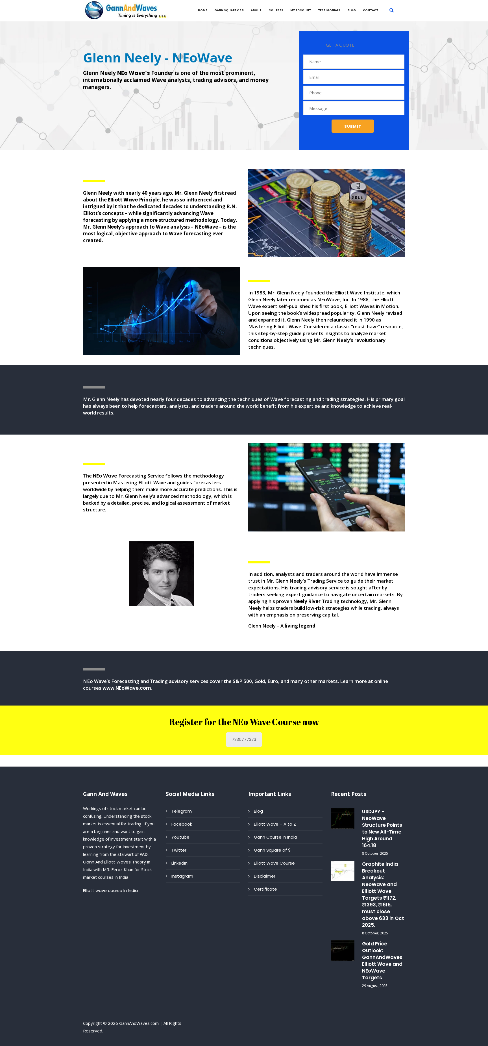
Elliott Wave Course (274, 863)
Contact (370, 10)
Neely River (307, 601)
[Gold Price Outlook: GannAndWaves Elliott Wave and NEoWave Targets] (342, 950)
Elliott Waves (117, 862)
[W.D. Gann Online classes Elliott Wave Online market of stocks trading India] (126, 10)
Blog (351, 10)
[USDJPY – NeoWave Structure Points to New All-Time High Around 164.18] (342, 818)
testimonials (329, 10)
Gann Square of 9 (229, 10)
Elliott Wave (123, 199)
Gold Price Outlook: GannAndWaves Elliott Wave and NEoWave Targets (382, 960)
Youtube (180, 837)
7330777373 (244, 739)
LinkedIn (179, 863)
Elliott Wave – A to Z (275, 824)
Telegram (181, 811)
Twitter (178, 850)
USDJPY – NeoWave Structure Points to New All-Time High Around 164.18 (382, 828)
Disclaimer (264, 876)
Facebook (181, 824)
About (256, 10)
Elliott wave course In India (110, 890)
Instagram (182, 876)
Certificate (265, 889)
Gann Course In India (275, 837)
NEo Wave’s (134, 73)
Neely (114, 226)
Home (202, 10)
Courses (276, 10)
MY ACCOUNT (300, 10)
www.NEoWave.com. (127, 688)
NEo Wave (105, 475)
